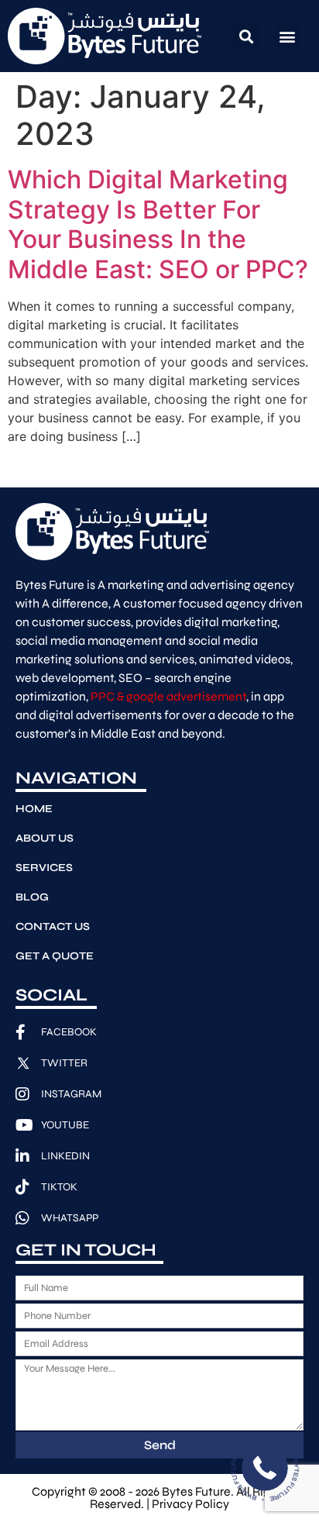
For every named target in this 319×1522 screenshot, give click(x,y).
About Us (44, 838)
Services (44, 867)
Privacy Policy (190, 1503)
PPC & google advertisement (168, 696)
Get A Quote (54, 955)
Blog (32, 897)
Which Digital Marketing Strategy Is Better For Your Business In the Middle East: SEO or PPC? (158, 224)
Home (34, 808)
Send (160, 1445)
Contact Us (52, 926)
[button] (246, 36)
